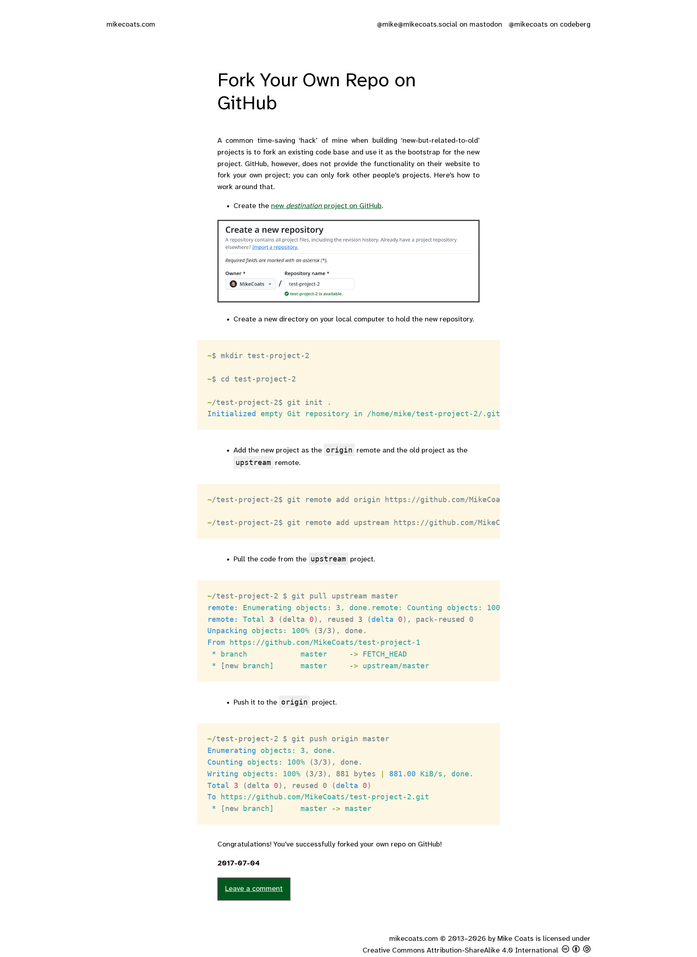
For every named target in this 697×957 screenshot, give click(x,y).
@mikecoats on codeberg (550, 25)
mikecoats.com (130, 25)
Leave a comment (254, 889)
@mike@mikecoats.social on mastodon (439, 25)
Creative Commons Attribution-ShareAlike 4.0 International (460, 951)
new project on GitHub (326, 206)
